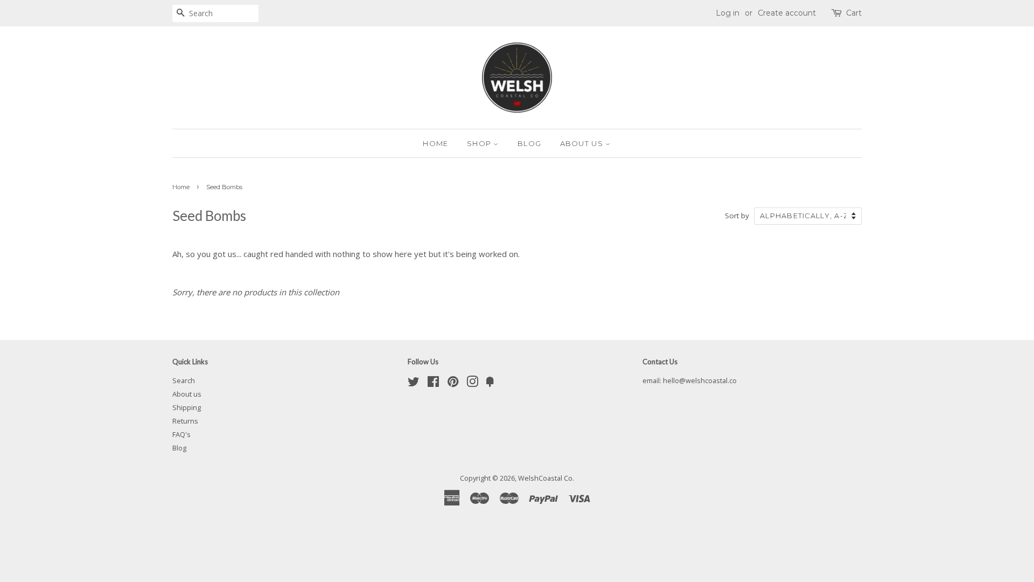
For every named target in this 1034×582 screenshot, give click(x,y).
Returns (185, 421)
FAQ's (181, 434)
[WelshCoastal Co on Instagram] (472, 384)
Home (435, 143)
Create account (787, 13)
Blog (529, 143)
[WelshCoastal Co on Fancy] (490, 384)
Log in (727, 13)
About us (583, 143)
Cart (854, 13)
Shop (480, 143)
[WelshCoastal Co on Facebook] (433, 384)
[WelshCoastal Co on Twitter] (414, 384)
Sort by (737, 215)
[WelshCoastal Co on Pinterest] (453, 384)
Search (183, 380)
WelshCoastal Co (545, 478)
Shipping (186, 407)
